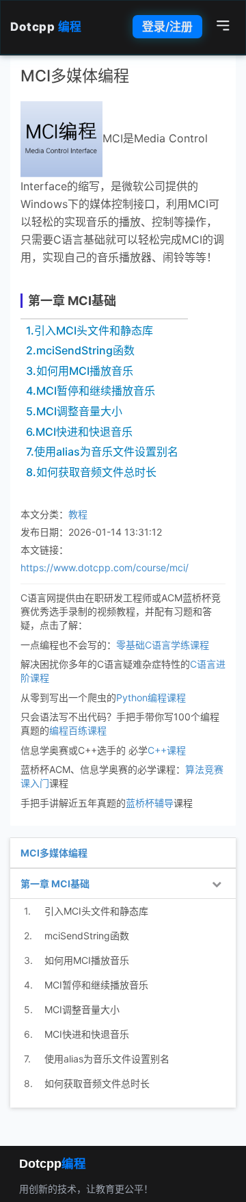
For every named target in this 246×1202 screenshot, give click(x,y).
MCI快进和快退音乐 (86, 1034)
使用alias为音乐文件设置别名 (106, 1058)
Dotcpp (46, 27)
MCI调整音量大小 (82, 1009)
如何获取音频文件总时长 (97, 1083)
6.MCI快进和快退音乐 (79, 432)
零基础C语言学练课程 (162, 645)
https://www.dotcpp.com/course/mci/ (104, 567)
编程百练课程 (78, 730)
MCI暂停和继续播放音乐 (96, 985)
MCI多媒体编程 (53, 853)
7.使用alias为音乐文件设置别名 (102, 451)
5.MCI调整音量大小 (74, 411)
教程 (77, 514)
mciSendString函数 (86, 935)
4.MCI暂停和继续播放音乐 (90, 390)
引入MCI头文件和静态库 (96, 911)
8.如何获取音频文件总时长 (91, 472)
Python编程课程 (151, 697)
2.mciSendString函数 (80, 350)
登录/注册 (167, 27)
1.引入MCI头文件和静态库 (89, 330)
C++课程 (167, 750)
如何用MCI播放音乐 (86, 960)
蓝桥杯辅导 (150, 803)
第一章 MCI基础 (72, 300)
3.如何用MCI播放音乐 (79, 371)
